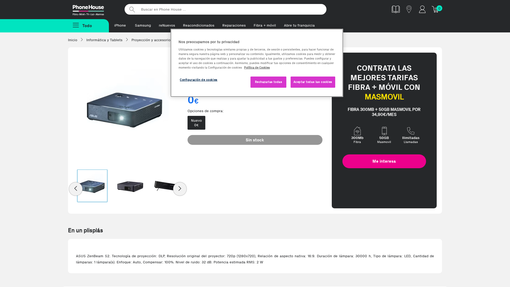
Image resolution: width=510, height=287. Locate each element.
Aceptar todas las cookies (313, 82)
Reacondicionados (198, 25)
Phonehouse (93, 9)
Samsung (143, 25)
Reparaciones (234, 25)
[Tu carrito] (435, 9)
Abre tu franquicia (299, 25)
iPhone (120, 25)
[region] (257, 63)
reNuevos (167, 25)
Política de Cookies (257, 67)
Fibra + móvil (265, 25)
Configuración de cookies (199, 80)
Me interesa (384, 161)
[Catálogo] (395, 9)
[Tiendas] (409, 9)
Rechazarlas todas (268, 82)
